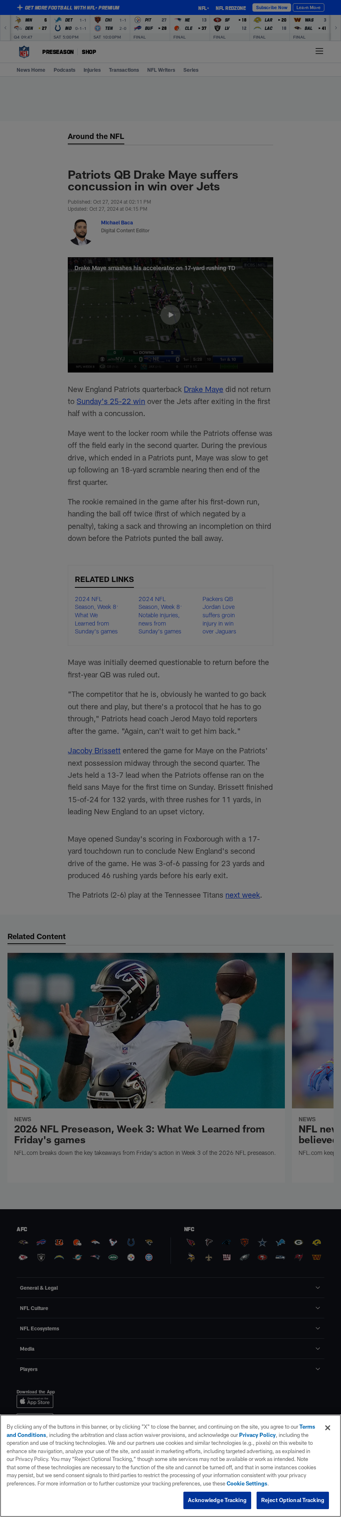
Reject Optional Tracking (292, 1500)
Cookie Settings (247, 1483)
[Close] (328, 1428)
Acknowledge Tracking (217, 1500)
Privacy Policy (257, 1435)
